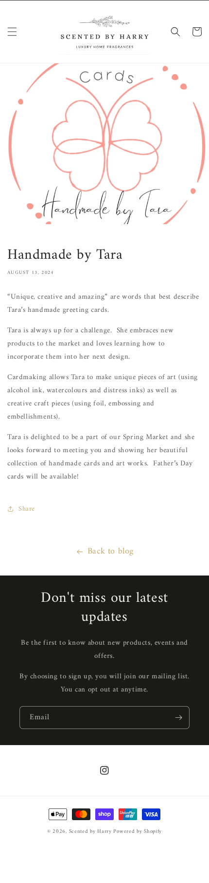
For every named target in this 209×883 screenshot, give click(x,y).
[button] (12, 31)
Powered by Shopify (137, 831)
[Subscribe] (178, 717)
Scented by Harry (91, 831)
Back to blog (110, 551)
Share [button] (26, 509)
